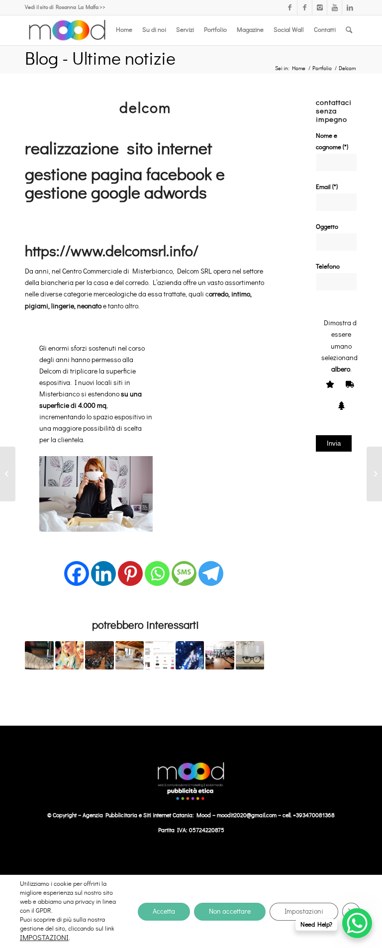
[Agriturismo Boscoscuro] (129, 655)
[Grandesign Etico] (99, 655)
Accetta (164, 911)
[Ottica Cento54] (250, 655)
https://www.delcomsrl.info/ (111, 251)
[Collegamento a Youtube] (334, 7)
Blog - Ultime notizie (100, 59)
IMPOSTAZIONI (44, 938)
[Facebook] (76, 568)
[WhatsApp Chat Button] (357, 923)
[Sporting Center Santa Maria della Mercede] (219, 655)
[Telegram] (210, 568)
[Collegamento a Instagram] (319, 7)
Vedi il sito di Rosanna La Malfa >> (65, 7)
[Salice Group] (374, 474)
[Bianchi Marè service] (39, 655)
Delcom (145, 108)
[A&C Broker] (69, 655)
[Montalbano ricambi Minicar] (159, 655)
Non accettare (230, 911)
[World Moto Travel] (7, 474)
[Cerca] (349, 30)
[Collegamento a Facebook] (290, 7)
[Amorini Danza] (190, 655)
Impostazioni (304, 911)
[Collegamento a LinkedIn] (349, 7)
